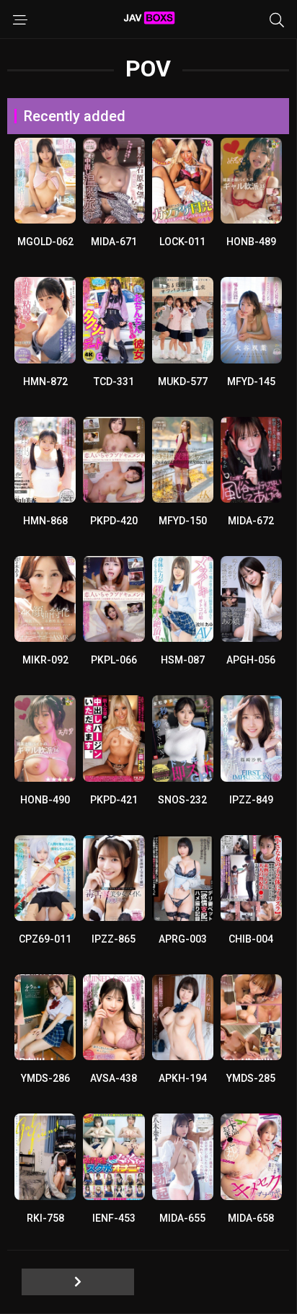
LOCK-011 (182, 241)
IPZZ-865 (114, 939)
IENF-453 (114, 1218)
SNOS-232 (182, 800)
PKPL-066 (114, 660)
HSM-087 (183, 660)
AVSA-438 (113, 1078)
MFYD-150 (183, 520)
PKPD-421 (114, 800)
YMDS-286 (45, 1078)
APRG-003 (183, 939)
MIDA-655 (182, 1218)
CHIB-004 (251, 939)
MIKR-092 (45, 660)
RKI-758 (45, 1218)
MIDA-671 (114, 241)
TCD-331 (114, 381)
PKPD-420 (114, 520)
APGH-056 (250, 660)
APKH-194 (183, 1078)
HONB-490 (45, 800)
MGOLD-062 (45, 241)
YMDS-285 (250, 1078)
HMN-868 (45, 520)
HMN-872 (45, 381)
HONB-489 (251, 241)
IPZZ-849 (251, 800)
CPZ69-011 (45, 939)
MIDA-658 (251, 1218)
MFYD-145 (251, 381)
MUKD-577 (183, 381)
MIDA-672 (251, 520)
